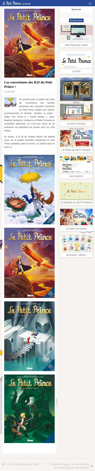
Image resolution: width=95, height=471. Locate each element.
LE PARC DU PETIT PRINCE (76, 150)
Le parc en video (76, 229)
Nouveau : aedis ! (76, 255)
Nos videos (76, 176)
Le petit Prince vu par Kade (22, 464)
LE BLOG (26, 4)
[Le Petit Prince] (11, 3)
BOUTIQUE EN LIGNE (76, 45)
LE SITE (76, 71)
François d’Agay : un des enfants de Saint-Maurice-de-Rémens (69, 465)
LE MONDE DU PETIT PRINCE (76, 202)
